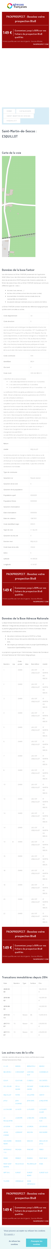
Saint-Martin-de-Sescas (18, 116)
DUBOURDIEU (44, 1086)
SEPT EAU (7, 1172)
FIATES (17, 1095)
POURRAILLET (31, 1164)
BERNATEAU (31, 1066)
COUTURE (18, 1080)
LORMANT (18, 1132)
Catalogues (25, 111)
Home (9, 111)
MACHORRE (43, 1132)
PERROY (18, 1158)
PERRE (6, 1158)
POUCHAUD (19, 1164)
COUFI (6, 1080)
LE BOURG (30, 1118)
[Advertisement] (25, 77)
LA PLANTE (30, 1109)
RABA (41, 1164)
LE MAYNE (18, 1126)
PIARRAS (30, 1158)
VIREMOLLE (19, 1181)
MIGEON (18, 1141)
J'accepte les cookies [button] (36, 1242)
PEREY (41, 1149)
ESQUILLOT (12, 121)
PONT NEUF (43, 1158)
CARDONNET (19, 1072)
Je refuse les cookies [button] (14, 1242)
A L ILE (6, 1066)
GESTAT (41, 1095)
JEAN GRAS (30, 1101)
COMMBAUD (43, 1072)
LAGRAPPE (18, 1118)
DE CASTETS (43, 1080)
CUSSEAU (30, 1080)
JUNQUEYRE (43, 1101)
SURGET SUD (43, 1172)
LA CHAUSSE (8, 1109)
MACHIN (30, 1132)
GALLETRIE (30, 1095)
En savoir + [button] (9, 1234)
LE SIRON (30, 1126)
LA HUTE (18, 1109)
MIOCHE (30, 1141)
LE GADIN (7, 1126)
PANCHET (30, 1149)
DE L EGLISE (8, 1086)
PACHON (18, 1149)
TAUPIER (6, 1181)
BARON (17, 1066)
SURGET (18, 1172)
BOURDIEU (7, 1072)
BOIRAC (42, 1066)
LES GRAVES (43, 1126)
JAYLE (5, 1101)
